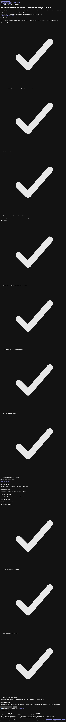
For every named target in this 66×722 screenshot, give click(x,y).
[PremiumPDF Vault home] (5, 1)
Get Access (9, 3)
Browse (3, 3)
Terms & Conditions (57, 719)
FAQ (5, 2)
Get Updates (11, 15)
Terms (15, 2)
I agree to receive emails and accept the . (13, 708)
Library (2, 2)
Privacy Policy (22, 708)
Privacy (11, 2)
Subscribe (8, 2)
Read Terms (3, 481)
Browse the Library (4, 15)
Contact (18, 2)
